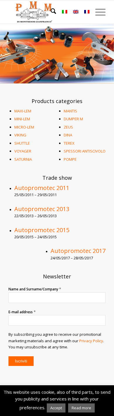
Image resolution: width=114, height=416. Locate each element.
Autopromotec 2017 (78, 251)
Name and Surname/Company (34, 289)
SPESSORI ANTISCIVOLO (85, 151)
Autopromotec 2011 (41, 188)
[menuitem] (50, 12)
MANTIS (70, 111)
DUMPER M (73, 118)
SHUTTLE (22, 143)
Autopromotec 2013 (41, 209)
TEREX (69, 143)
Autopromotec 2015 (41, 230)
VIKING (20, 135)
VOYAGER (22, 151)
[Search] (50, 12)
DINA (68, 135)
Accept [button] (56, 407)
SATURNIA (23, 159)
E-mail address (22, 311)
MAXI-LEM (22, 111)
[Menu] (97, 12)
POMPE (70, 159)
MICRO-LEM (24, 127)
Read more (81, 407)
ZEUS (68, 127)
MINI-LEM (22, 118)
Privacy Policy (91, 340)
